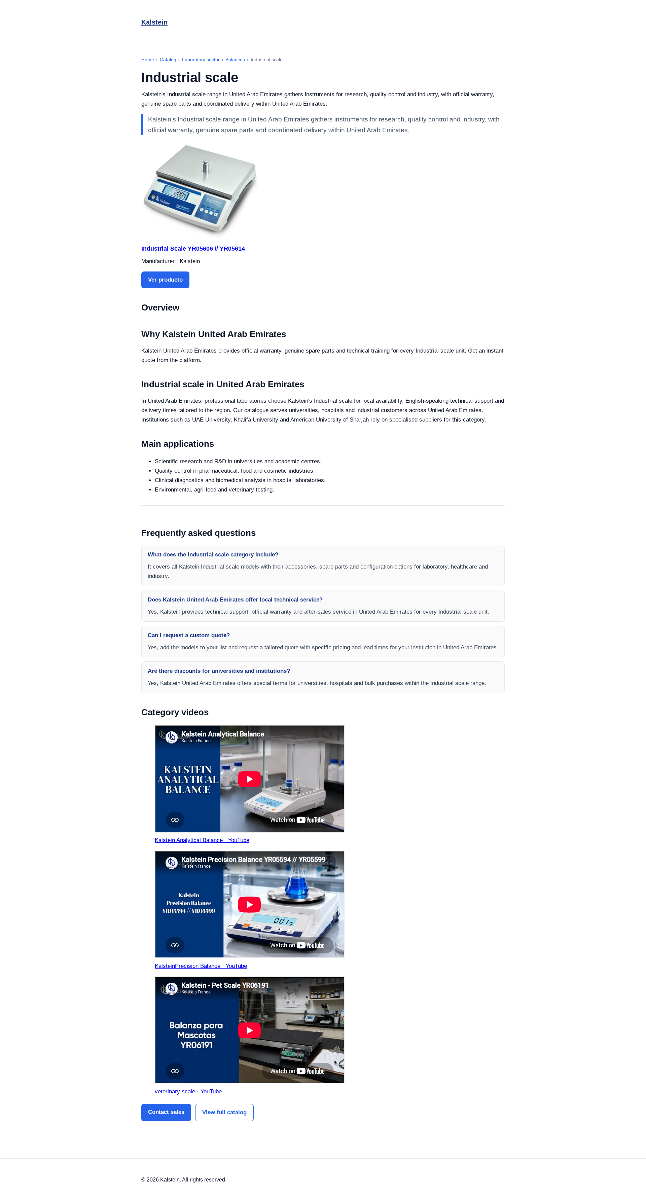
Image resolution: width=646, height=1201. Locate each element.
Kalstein (154, 22)
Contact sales (166, 1112)
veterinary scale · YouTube (188, 1091)
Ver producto (165, 280)
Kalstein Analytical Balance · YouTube (202, 840)
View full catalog (224, 1112)
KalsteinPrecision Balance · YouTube (201, 966)
